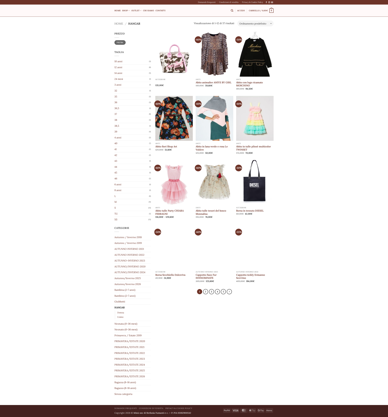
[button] (232, 11)
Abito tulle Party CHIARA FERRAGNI (169, 212)
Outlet (135, 10)
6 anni (117, 184)
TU (116, 213)
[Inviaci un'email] (272, 2)
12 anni (118, 67)
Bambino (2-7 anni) (124, 295)
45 (115, 172)
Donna (120, 312)
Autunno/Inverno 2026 (127, 284)
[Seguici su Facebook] (266, 2)
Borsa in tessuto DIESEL (250, 210)
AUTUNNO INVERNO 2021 (129, 248)
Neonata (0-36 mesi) (125, 323)
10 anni (118, 61)
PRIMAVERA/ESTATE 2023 (129, 358)
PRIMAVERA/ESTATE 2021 (129, 347)
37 (115, 113)
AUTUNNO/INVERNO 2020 (130, 266)
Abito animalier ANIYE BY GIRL (213, 82)
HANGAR (119, 307)
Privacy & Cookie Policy (252, 2)
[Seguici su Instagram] (269, 2)
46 (115, 178)
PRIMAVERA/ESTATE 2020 (129, 341)
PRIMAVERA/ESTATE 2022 (129, 352)
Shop (125, 10)
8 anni (117, 190)
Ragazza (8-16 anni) (125, 382)
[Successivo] (229, 291)
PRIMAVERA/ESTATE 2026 (129, 376)
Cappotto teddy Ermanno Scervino (250, 276)
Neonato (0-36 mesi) (125, 329)
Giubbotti (119, 301)
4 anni (117, 137)
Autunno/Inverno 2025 (127, 278)
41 (115, 149)
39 (115, 131)
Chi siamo (148, 10)
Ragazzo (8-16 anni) (125, 388)
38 (115, 119)
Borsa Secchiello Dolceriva (170, 274)
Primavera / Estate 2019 (128, 335)
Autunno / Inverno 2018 (128, 237)
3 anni (117, 84)
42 (115, 155)
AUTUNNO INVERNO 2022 (129, 254)
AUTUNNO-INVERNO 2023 (129, 260)
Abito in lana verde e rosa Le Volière (212, 148)
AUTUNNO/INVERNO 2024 (129, 272)
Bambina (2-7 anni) (124, 289)
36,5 (116, 108)
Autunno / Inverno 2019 (128, 242)
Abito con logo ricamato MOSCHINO (249, 84)
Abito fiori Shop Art (166, 146)
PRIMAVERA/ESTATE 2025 (129, 370)
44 (115, 166)
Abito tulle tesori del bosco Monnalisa (211, 212)
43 (115, 160)
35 (115, 96)
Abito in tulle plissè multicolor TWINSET (253, 148)
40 (115, 143)
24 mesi (118, 78)
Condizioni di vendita (229, 2)
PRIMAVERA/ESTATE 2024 (129, 364)
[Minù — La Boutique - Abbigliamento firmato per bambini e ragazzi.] (194, 11)
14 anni (118, 73)
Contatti (161, 10)
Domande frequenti (207, 2)
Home (117, 10)
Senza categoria (123, 393)
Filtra (120, 42)
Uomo (120, 317)
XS (115, 219)
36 (115, 102)
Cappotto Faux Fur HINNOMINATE (206, 276)
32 (115, 90)
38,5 (116, 125)
